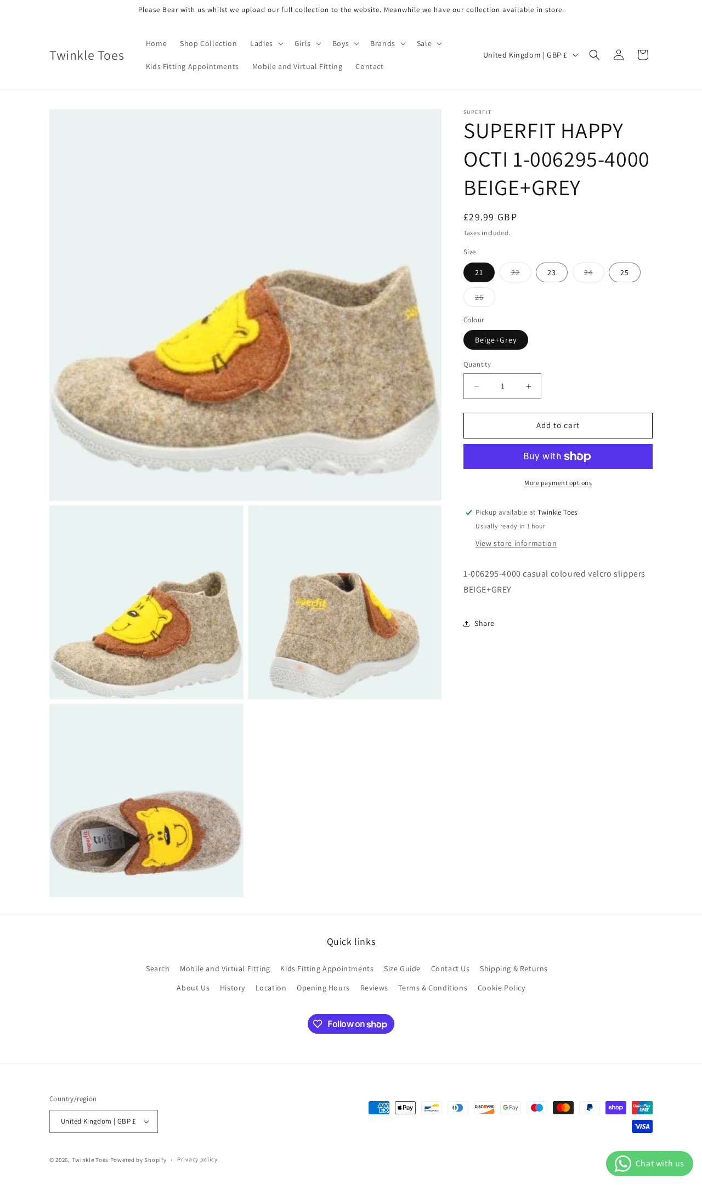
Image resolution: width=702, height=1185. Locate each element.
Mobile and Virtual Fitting (225, 968)
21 (479, 272)
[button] (266, 43)
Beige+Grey (496, 340)
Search (158, 968)
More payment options (558, 482)
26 (485, 299)
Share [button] (484, 623)
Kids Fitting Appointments (326, 968)
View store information (516, 543)
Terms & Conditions (432, 988)
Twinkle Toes (90, 1160)
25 (624, 272)
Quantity (477, 364)
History (232, 988)
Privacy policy (197, 1159)
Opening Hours (323, 988)
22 (521, 274)
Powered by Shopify (138, 1160)
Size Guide (402, 968)
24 (594, 274)
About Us (193, 988)
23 (551, 272)
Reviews (374, 988)
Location (271, 988)
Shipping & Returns (514, 968)
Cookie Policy (501, 988)
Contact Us (450, 968)
